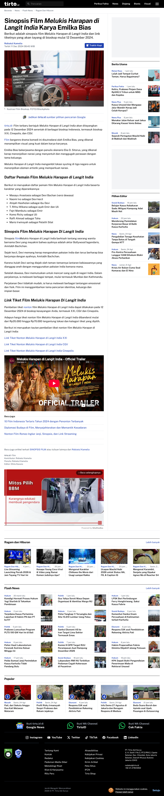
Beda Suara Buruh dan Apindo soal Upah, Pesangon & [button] (146, 708)
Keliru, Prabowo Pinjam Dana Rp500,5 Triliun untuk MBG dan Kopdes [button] (127, 92)
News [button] (115, 4)
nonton (28, 307)
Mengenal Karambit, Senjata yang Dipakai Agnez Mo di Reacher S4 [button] (146, 572)
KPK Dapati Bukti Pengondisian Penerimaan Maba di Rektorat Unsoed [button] (128, 664)
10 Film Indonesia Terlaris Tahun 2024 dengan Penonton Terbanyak (43, 421)
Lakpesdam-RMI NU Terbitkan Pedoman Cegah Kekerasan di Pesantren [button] (74, 664)
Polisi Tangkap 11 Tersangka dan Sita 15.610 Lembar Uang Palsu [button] (75, 615)
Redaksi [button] (49, 758)
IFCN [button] (87, 770)
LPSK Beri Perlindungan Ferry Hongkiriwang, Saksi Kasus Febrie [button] (125, 601)
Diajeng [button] (126, 4)
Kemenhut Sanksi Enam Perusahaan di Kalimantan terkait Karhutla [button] (125, 617)
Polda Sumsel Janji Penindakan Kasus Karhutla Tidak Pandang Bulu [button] (20, 664)
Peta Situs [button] (90, 766)
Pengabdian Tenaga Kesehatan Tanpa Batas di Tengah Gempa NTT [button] (128, 239)
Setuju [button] (156, 790)
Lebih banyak (153, 588)
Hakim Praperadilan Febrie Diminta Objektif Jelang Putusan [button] (128, 646)
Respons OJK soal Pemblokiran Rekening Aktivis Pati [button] (128, 631)
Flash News (28, 10)
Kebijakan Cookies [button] (94, 758)
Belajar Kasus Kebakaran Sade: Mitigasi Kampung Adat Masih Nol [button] (127, 208)
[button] (11, 4)
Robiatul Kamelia (13, 43)
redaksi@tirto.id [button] (132, 765)
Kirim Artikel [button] (91, 762)
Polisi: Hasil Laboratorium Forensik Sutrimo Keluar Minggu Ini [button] (17, 648)
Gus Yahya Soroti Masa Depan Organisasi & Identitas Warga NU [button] (75, 600)
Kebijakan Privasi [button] (93, 754)
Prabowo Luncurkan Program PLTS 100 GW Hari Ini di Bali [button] (19, 631)
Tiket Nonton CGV (36, 344)
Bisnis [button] (137, 4)
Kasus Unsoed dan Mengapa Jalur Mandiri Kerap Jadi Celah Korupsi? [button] (126, 108)
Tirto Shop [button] (90, 773)
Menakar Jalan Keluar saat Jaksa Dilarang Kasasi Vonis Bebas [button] (129, 122)
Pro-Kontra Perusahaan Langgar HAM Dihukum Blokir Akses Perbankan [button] (127, 255)
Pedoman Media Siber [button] (56, 762)
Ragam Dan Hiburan (44, 10)
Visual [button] (147, 4)
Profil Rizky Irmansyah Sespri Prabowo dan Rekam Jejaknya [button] (48, 708)
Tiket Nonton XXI (35, 337)
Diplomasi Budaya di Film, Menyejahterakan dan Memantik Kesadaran (45, 427)
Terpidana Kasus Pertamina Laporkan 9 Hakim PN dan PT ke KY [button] (19, 617)
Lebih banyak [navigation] (153, 542)
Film (6, 139)
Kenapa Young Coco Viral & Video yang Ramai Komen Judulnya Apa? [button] (50, 572)
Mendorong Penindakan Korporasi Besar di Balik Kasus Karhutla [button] (124, 224)
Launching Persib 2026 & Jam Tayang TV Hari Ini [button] (17, 572)
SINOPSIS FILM (38, 449)
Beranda (8, 10)
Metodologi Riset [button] (53, 766)
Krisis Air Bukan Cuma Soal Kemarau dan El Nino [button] (126, 269)
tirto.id (8, 125)
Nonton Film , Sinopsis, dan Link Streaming (40, 433)
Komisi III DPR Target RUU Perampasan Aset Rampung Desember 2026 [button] (72, 648)
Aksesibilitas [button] (91, 750)
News (17, 10)
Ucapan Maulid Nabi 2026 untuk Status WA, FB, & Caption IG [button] (113, 572)
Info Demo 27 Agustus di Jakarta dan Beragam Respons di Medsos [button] (114, 708)
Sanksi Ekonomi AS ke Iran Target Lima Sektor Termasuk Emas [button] (70, 632)
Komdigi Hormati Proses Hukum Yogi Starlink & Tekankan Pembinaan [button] (21, 601)
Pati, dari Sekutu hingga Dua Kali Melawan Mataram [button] (16, 708)
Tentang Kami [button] (52, 750)
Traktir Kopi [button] (96, 45)
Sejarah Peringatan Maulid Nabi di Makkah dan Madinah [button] (128, 137)
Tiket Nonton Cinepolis (39, 350)
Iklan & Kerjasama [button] (54, 770)
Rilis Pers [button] (49, 773)
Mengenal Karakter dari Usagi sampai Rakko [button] (81, 572)
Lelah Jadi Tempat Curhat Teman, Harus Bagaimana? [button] (125, 75)
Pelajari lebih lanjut (124, 792)
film (17, 238)
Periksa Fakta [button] (101, 4)
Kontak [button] (48, 754)
